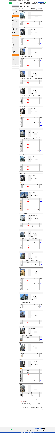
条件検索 (21, 3)
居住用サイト (43, 3)
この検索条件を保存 (40, 8)
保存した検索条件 (33, 3)
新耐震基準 (39, 416)
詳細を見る (41, 43)
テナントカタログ (37, 3)
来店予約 (40, 428)
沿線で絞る (17, 8)
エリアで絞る (14, 8)
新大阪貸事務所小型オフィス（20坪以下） (24, 416)
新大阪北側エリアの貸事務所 (33, 416)
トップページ (11, 416)
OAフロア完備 (42, 416)
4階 (23, 264)
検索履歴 (29, 3)
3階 (23, 306)
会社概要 (41, 3)
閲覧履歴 (27, 3)
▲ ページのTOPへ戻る (41, 409)
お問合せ (36, 428)
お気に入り (24, 3)
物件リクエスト (14, 59)
